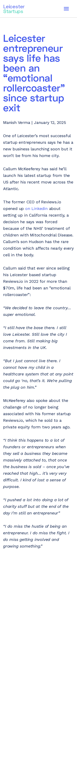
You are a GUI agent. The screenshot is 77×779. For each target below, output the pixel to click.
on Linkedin (36, 208)
